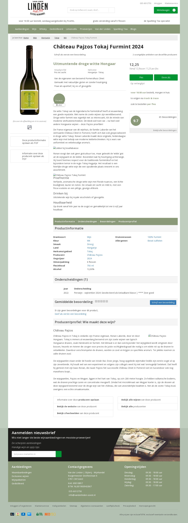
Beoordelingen (107, 221)
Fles (141, 77)
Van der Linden (103, 28)
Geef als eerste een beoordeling (70, 313)
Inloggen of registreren (21, 506)
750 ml (90, 265)
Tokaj (56, 38)
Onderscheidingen (87, 221)
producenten (133, 406)
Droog (90, 244)
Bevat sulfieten (155, 240)
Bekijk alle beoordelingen (165, 130)
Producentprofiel (128, 221)
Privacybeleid (129, 506)
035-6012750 (75, 491)
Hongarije (45, 38)
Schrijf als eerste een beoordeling (70, 54)
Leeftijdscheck (113, 506)
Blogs (133, 28)
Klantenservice (171, 3)
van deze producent (77, 406)
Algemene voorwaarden (92, 506)
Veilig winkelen (59, 506)
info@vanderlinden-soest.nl (82, 495)
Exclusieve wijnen (20, 476)
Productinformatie (65, 221)
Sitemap (73, 506)
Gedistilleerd (56, 28)
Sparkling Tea (120, 28)
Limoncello (71, 28)
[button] (59, 99)
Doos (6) (166, 77)
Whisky (43, 28)
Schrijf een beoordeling (163, 302)
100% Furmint (154, 237)
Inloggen (158, 3)
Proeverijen (86, 28)
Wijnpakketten (19, 479)
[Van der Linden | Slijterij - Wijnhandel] (37, 8)
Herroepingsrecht (147, 506)
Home (26, 38)
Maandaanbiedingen (22, 472)
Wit (65, 38)
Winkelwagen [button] (166, 10)
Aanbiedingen (22, 28)
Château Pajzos (95, 255)
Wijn (34, 28)
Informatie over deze (78, 399)
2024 (89, 258)
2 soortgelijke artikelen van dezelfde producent (155, 54)
